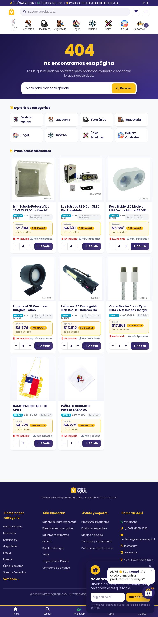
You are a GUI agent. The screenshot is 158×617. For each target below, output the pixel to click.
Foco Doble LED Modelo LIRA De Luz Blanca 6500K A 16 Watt (129, 210)
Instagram (130, 546)
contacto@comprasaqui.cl (138, 539)
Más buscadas (54, 513)
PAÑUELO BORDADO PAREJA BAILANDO (75, 408)
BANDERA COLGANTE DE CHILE (30, 408)
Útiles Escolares (97, 135)
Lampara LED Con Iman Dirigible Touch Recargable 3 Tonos (30, 310)
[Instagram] (144, 3)
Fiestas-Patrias (26, 119)
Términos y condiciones (96, 541)
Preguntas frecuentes (95, 522)
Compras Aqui (132, 513)
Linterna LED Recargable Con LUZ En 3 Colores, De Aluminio (79, 310)
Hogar (24, 135)
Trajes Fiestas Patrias (55, 561)
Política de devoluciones (97, 548)
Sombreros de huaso (56, 568)
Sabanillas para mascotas (59, 522)
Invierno (60, 135)
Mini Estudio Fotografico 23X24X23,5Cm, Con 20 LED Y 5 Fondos (31, 210)
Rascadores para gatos (57, 528)
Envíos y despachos (94, 528)
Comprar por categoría (14, 515)
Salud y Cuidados (132, 135)
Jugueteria (133, 120)
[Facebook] (147, 3)
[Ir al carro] (136, 12)
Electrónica (98, 120)
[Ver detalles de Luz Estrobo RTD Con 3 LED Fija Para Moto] (81, 179)
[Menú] (146, 12)
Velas (46, 554)
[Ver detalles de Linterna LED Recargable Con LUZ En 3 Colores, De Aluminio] (81, 279)
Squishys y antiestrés (55, 535)
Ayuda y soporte (95, 513)
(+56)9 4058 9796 (23, 3)
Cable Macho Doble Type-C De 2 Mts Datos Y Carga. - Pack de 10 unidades (128, 310)
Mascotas (62, 120)
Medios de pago (92, 535)
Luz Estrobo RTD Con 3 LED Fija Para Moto (80, 208)
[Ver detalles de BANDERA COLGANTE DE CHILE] (33, 378)
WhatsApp (131, 522)
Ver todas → (11, 579)
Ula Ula (46, 541)
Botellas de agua (53, 548)
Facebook (131, 552)
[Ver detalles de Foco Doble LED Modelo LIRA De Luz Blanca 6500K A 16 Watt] (129, 179)
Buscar (125, 88)
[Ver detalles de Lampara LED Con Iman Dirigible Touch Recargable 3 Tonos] (33, 279)
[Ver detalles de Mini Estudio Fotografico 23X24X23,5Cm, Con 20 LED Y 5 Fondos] (33, 179)
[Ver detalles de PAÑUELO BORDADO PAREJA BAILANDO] (81, 378)
